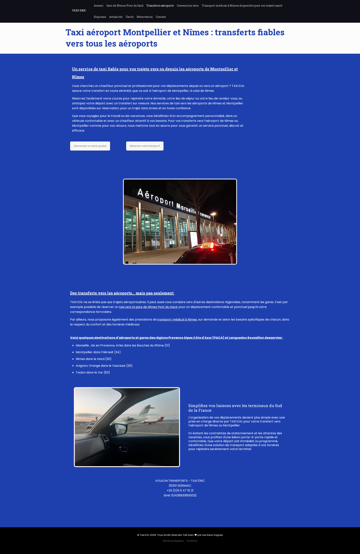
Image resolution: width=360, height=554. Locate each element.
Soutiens (192, 541)
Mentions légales (173, 541)
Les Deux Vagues (212, 535)
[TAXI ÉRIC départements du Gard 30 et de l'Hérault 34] (79, 11)
